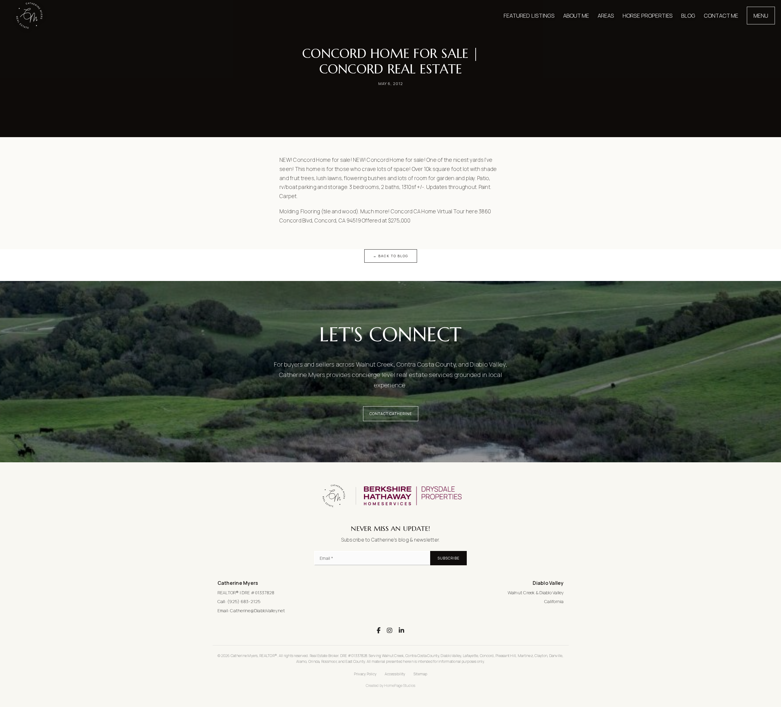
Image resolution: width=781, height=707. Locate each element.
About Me (576, 15)
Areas (606, 15)
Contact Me (721, 15)
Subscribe (448, 558)
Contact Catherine (390, 413)
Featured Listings (529, 15)
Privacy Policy (365, 674)
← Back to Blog (390, 256)
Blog (688, 15)
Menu (761, 15)
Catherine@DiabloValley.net (257, 610)
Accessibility (395, 674)
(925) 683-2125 (244, 601)
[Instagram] (389, 630)
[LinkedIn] (401, 630)
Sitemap (420, 674)
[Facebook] (379, 630)
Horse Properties (648, 15)
